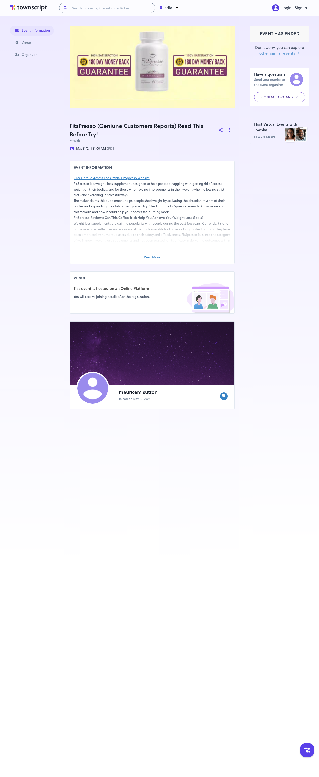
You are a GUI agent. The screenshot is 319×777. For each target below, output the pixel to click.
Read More (152, 257)
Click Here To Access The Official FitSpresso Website (112, 178)
